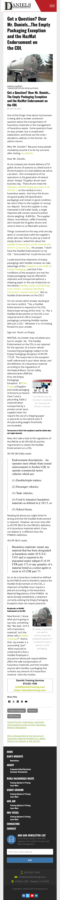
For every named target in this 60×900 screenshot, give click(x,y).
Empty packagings (16, 710)
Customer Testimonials (18, 771)
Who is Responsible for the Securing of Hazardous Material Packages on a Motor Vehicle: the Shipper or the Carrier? (26, 739)
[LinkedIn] (18, 701)
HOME (10, 752)
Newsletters (14, 760)
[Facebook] (9, 701)
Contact (11, 828)
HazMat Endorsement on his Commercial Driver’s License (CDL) (29, 246)
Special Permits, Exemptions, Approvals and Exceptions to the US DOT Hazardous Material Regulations (26, 725)
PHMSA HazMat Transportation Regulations (22, 87)
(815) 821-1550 (32, 872)
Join (30, 860)
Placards (32, 710)
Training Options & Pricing (20, 782)
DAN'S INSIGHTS (15, 756)
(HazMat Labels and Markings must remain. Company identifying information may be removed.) (28, 289)
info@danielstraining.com (32, 876)
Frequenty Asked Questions (20, 769)
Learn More (14, 785)
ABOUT (10, 765)
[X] (13, 701)
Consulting (13, 824)
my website (27, 153)
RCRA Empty (14, 716)
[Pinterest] (22, 701)
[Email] (26, 701)
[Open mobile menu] (52, 6)
